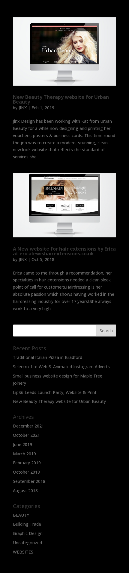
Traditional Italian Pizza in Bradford (47, 357)
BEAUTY (21, 515)
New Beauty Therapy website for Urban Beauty (61, 99)
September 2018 (29, 481)
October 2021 (26, 435)
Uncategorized (27, 542)
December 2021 (28, 426)
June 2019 (22, 444)
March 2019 (24, 454)
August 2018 (25, 490)
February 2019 (27, 463)
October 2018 (26, 472)
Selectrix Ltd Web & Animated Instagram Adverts (61, 366)
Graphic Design (28, 533)
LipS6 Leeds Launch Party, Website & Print (55, 392)
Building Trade (27, 524)
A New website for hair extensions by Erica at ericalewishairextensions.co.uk (64, 251)
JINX (23, 107)
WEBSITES (23, 552)
